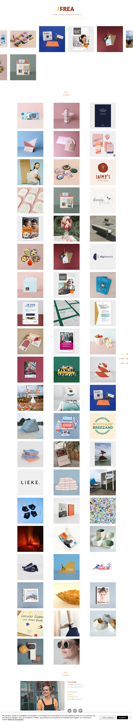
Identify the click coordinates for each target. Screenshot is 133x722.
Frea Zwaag (71, 682)
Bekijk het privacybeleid (15, 719)
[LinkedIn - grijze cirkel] (69, 711)
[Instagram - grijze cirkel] (75, 711)
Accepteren (122, 718)
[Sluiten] (130, 717)
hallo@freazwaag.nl (75, 685)
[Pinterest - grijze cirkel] (80, 711)
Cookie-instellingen (108, 718)
